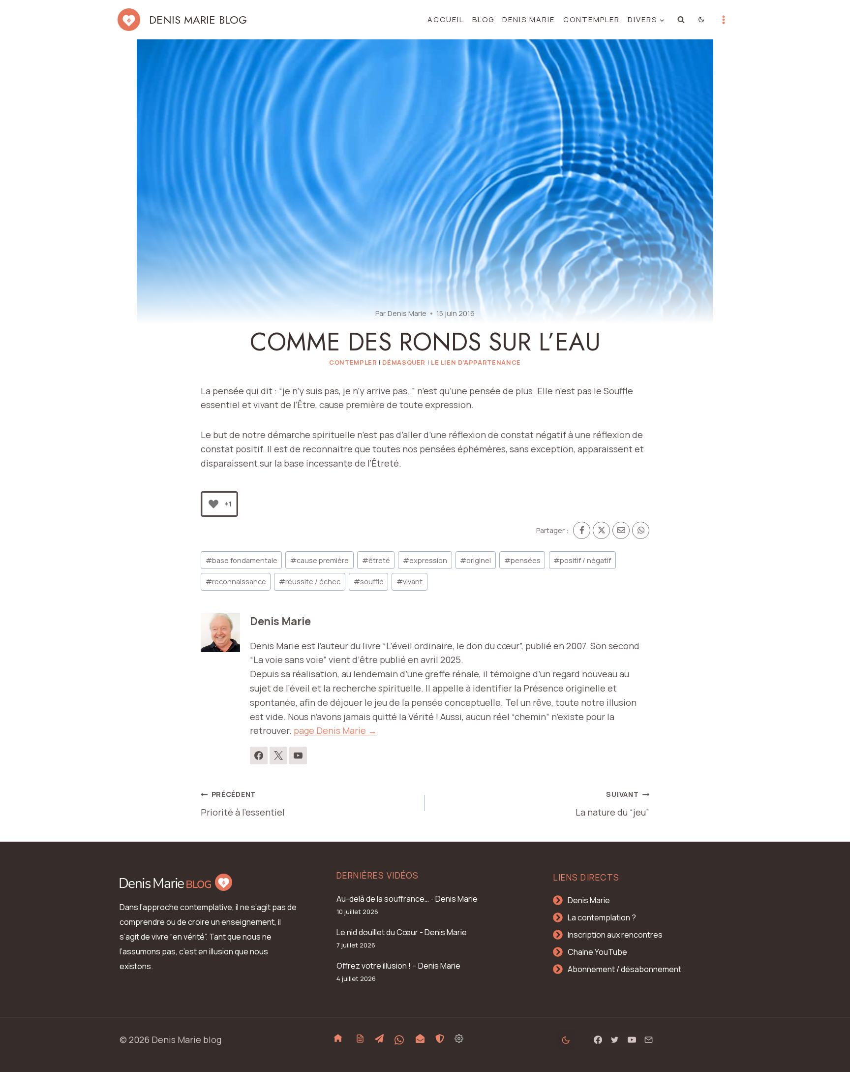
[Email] (621, 530)
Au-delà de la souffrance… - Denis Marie (407, 898)
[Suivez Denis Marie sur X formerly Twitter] (278, 755)
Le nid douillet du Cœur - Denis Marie (401, 932)
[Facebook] (581, 530)
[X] (601, 530)
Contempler (591, 19)
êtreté (376, 560)
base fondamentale (241, 560)
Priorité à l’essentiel (243, 803)
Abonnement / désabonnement (624, 969)
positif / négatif (582, 560)
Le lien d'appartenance (476, 362)
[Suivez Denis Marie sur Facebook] (259, 755)
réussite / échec (309, 581)
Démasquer (403, 362)
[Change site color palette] (702, 20)
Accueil (445, 19)
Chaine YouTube (597, 951)
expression (425, 560)
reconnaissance (236, 581)
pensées (522, 560)
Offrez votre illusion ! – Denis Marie (398, 965)
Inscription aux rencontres (615, 934)
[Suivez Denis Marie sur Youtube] (298, 755)
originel (475, 560)
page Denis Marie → (335, 730)
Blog (483, 19)
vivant (409, 581)
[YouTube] (631, 1040)
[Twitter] (615, 1040)
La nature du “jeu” (612, 803)
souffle (369, 581)
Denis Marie (528, 19)
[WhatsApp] (640, 530)
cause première (319, 560)
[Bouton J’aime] (213, 504)
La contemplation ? (602, 917)
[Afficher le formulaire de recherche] (681, 19)
